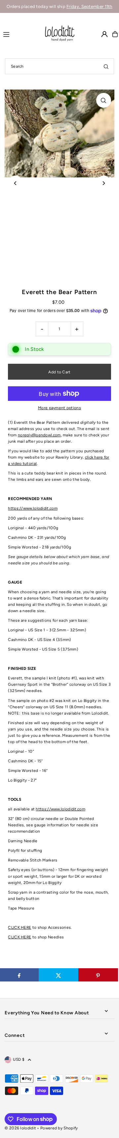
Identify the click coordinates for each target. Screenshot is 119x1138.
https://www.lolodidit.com (32, 508)
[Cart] (115, 34)
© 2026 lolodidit (20, 1128)
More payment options (59, 408)
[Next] (103, 183)
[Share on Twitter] (58, 974)
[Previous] (15, 183)
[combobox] (59, 66)
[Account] (104, 34)
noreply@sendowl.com (39, 435)
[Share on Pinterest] (98, 974)
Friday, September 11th (89, 6)
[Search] (106, 66)
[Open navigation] (20, 34)
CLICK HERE (19, 927)
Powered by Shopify (59, 1128)
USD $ (18, 1059)
